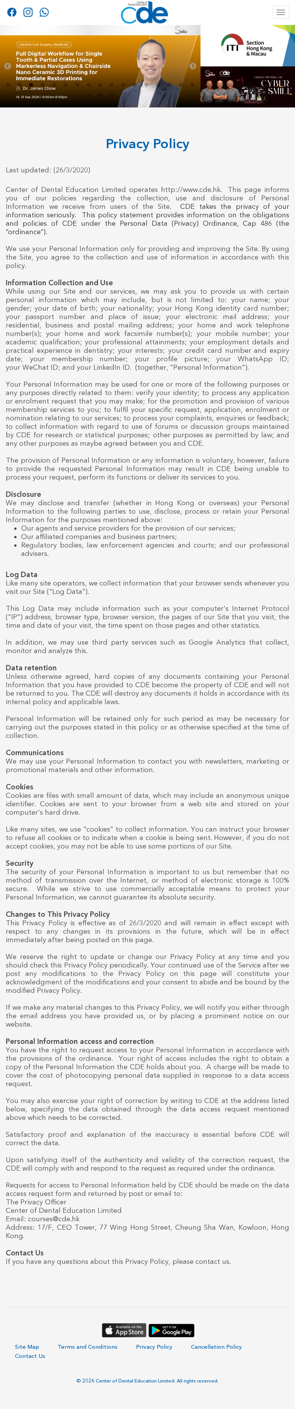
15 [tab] (169, 85)
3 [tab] (31, 85)
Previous (8, 66)
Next (193, 66)
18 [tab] (89, 96)
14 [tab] (158, 85)
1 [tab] (8, 85)
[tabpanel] (100, 66)
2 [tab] (19, 85)
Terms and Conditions (88, 1346)
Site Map (27, 1346)
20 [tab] (112, 96)
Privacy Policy (154, 1346)
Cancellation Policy (216, 1346)
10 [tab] (112, 85)
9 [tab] (100, 85)
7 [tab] (77, 85)
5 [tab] (54, 85)
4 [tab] (42, 85)
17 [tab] (192, 85)
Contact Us (30, 1355)
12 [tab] (135, 85)
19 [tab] (100, 96)
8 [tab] (89, 85)
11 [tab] (123, 85)
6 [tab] (66, 85)
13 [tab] (146, 85)
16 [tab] (181, 85)
